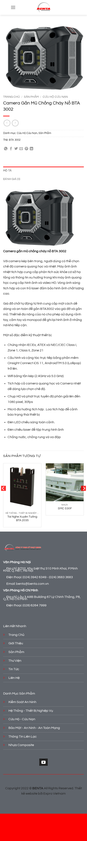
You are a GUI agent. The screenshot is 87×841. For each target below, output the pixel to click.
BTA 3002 (14, 140)
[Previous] (3, 497)
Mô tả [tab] (7, 170)
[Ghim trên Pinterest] (26, 149)
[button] (13, 7)
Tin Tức (13, 669)
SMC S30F (65, 508)
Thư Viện (14, 660)
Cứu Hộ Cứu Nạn (55, 96)
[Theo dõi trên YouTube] (43, 762)
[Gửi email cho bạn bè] (21, 149)
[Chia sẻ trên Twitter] (16, 149)
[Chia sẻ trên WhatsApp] (5, 149)
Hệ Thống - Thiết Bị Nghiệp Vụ (30, 710)
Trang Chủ (16, 634)
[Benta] (43, 7)
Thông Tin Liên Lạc (22, 736)
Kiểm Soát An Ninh (22, 702)
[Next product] (7, 123)
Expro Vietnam (54, 793)
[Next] (83, 497)
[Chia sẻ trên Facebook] (11, 149)
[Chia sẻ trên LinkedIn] (31, 149)
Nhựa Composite (21, 745)
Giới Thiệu (15, 643)
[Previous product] (15, 123)
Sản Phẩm (31, 96)
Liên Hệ (14, 677)
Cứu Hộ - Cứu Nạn (21, 719)
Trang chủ (11, 96)
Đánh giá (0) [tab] (11, 179)
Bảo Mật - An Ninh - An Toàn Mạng (34, 728)
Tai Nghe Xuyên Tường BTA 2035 (22, 518)
